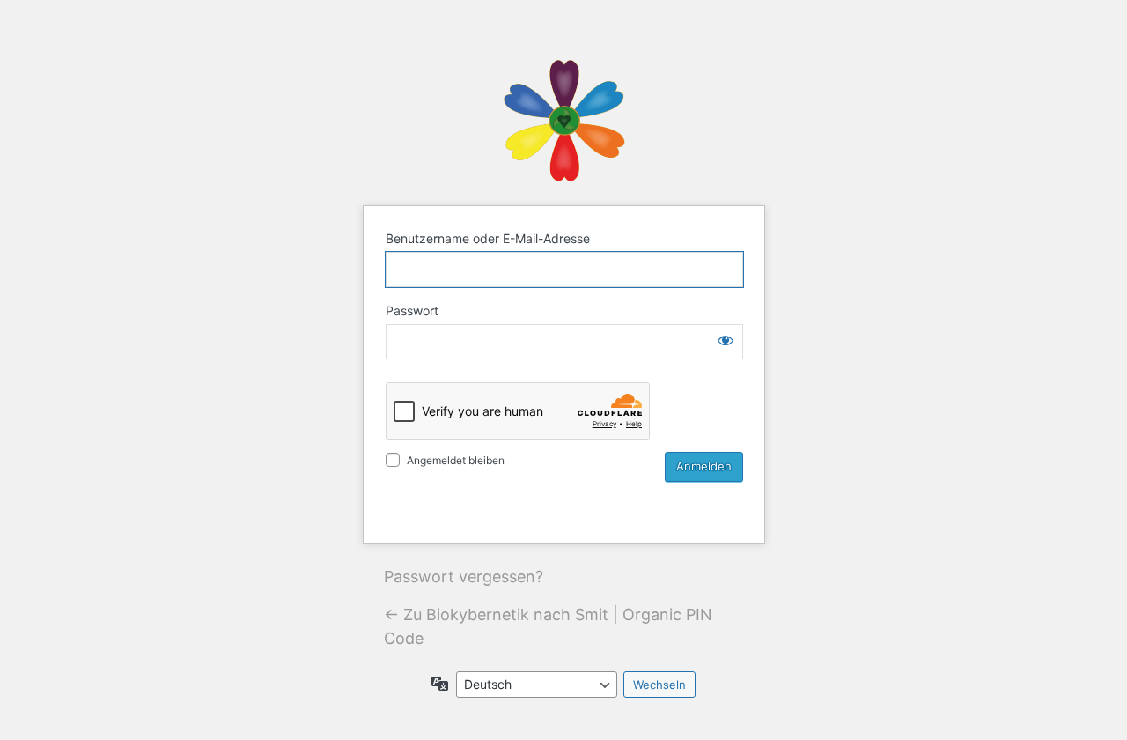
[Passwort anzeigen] (725, 340)
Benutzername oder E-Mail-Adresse (488, 238)
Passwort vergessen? (463, 576)
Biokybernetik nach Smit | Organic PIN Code (563, 120)
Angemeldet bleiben (456, 460)
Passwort (412, 310)
